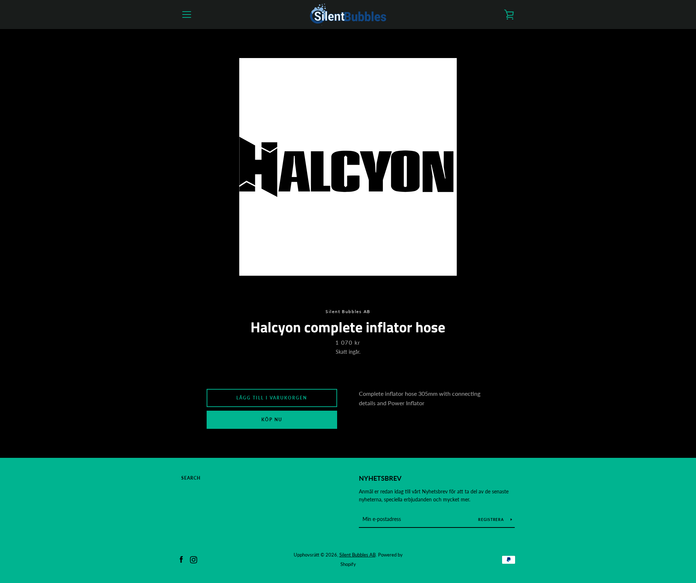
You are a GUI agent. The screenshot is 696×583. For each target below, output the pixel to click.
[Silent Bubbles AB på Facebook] (181, 558)
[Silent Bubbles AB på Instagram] (193, 558)
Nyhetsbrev (380, 478)
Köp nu (271, 419)
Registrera (491, 519)
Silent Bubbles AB (357, 555)
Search (190, 478)
